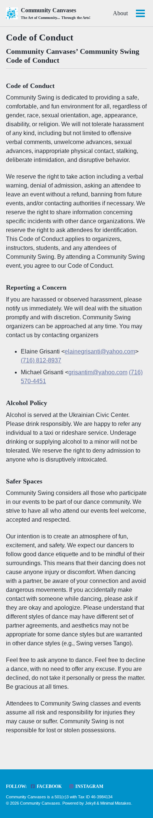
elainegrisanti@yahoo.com (100, 351)
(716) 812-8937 (41, 360)
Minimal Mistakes (115, 803)
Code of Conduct (39, 37)
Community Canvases (55, 13)
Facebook (49, 786)
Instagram (88, 786)
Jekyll (90, 803)
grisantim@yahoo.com (97, 372)
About (120, 13)
